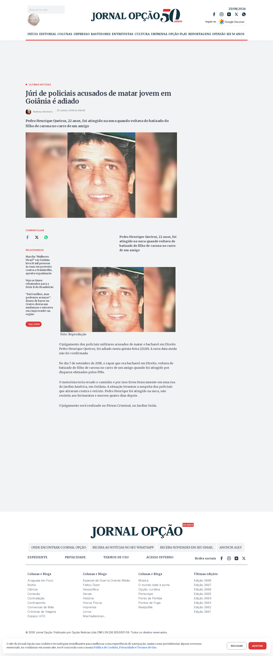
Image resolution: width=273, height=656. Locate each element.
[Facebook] (214, 14)
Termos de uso (116, 557)
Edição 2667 (202, 585)
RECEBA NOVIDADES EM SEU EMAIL (186, 547)
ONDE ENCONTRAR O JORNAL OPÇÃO (58, 547)
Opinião (218, 34)
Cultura (142, 34)
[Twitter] (236, 14)
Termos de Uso (146, 647)
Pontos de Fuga (149, 603)
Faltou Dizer (91, 585)
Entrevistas (122, 34)
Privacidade (75, 557)
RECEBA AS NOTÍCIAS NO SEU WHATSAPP (123, 547)
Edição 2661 (202, 611)
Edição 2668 (202, 580)
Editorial (47, 34)
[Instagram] (221, 14)
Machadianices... (94, 616)
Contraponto (36, 603)
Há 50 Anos (235, 34)
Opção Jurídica (149, 589)
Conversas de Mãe (40, 607)
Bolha (31, 585)
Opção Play (177, 34)
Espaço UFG (36, 616)
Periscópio (145, 594)
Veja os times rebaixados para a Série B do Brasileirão (39, 284)
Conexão (33, 594)
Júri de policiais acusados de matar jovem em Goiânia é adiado (98, 97)
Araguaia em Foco (40, 580)
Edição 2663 (202, 603)
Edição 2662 (202, 607)
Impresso (82, 34)
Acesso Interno (159, 557)
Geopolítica (91, 589)
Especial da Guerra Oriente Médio (106, 580)
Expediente (37, 557)
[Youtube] (229, 14)
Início (32, 34)
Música (143, 580)
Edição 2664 (203, 598)
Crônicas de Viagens (41, 611)
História (88, 598)
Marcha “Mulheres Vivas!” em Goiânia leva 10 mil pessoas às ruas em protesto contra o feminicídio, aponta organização (39, 265)
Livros (87, 611)
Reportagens (199, 34)
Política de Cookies (105, 647)
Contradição (36, 598)
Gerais (87, 594)
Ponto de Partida (150, 598)
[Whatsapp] (244, 14)
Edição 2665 (202, 594)
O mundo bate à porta (154, 585)
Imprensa (159, 34)
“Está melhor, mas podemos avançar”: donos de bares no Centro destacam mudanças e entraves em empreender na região (39, 304)
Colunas (64, 34)
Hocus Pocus (92, 603)
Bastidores (101, 34)
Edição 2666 (202, 589)
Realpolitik (145, 607)
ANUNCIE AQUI (231, 547)
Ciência (32, 589)
